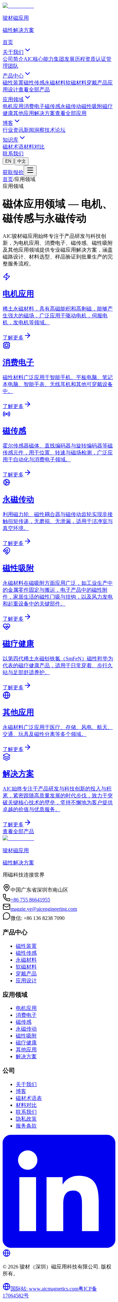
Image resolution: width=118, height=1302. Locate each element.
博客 (8, 123)
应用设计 (26, 980)
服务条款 (26, 1126)
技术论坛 (55, 130)
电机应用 (13, 106)
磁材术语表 (29, 1098)
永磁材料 (55, 82)
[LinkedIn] (59, 1246)
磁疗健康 (26, 1042)
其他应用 (23, 113)
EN (8, 161)
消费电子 (34, 106)
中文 (21, 161)
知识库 (10, 140)
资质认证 (95, 59)
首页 (8, 42)
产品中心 (13, 76)
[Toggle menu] (30, 170)
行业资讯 (13, 130)
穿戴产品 (97, 82)
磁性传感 (34, 82)
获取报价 (13, 172)
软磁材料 (76, 82)
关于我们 (13, 52)
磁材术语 (13, 146)
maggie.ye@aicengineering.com (43, 909)
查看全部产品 (34, 89)
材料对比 (34, 146)
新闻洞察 (34, 130)
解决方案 (44, 113)
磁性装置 (13, 82)
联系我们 (13, 153)
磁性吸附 (91, 106)
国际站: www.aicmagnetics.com (44, 1288)
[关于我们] (6, 1255)
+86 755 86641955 (30, 899)
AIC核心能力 (39, 59)
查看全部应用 (71, 113)
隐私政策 (26, 1119)
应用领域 (13, 99)
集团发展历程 (69, 59)
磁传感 (52, 106)
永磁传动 (70, 106)
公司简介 (13, 59)
